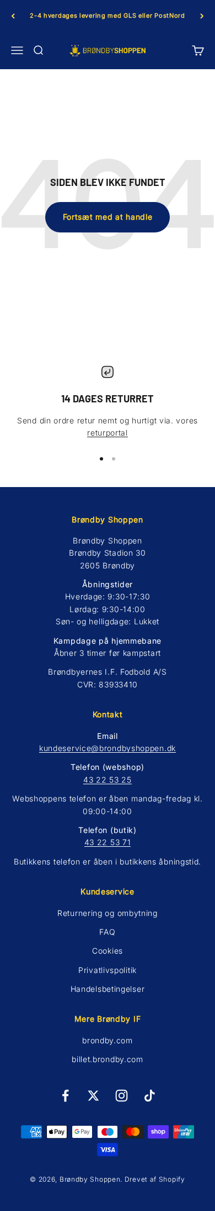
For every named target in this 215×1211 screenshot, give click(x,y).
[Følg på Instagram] (121, 1095)
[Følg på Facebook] (65, 1095)
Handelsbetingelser (108, 988)
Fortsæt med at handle (108, 216)
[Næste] (202, 16)
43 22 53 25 (107, 779)
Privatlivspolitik (107, 970)
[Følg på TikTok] (149, 1095)
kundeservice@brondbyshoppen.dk (107, 748)
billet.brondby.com (107, 1059)
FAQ (107, 931)
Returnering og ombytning (107, 913)
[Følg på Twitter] (93, 1095)
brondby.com (107, 1040)
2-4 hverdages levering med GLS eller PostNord (107, 15)
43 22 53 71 (107, 842)
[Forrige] (13, 16)
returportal (107, 432)
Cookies (107, 950)
